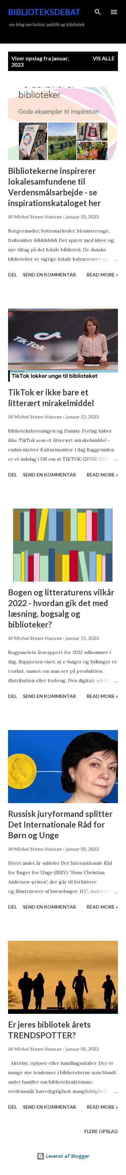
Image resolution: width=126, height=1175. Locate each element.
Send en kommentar (49, 274)
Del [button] (12, 274)
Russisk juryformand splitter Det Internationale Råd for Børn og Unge (60, 824)
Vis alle (104, 58)
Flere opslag (101, 1131)
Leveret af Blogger (67, 1156)
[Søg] (98, 12)
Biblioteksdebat (44, 12)
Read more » (102, 274)
